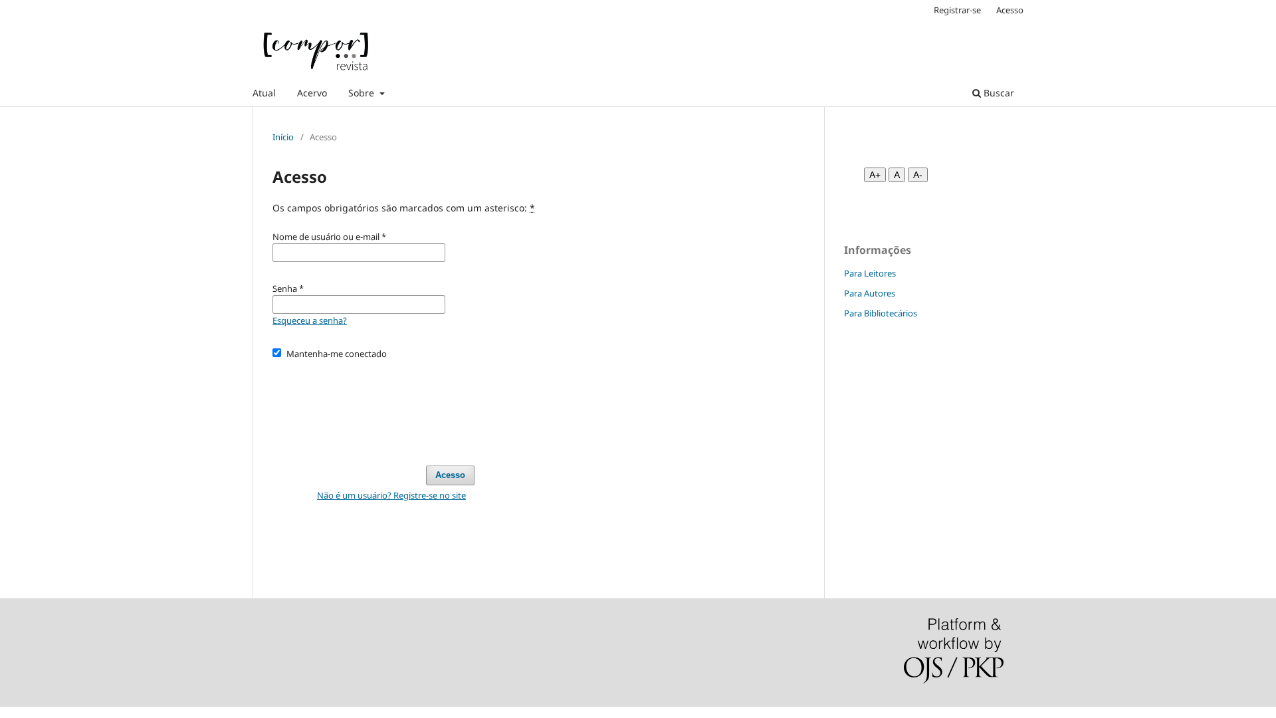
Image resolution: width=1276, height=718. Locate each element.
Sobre (362, 92)
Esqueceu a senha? (309, 320)
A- (917, 175)
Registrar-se (957, 10)
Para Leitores (870, 273)
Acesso (1009, 10)
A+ (875, 175)
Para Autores (869, 293)
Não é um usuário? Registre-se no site (391, 495)
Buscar (997, 92)
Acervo (312, 92)
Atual (264, 92)
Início (283, 137)
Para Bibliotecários (880, 313)
